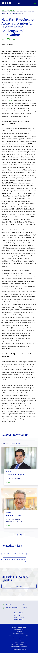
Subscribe (19, 586)
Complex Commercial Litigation (14, 559)
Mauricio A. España (15, 474)
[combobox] (19, 443)
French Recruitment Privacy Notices (19, 642)
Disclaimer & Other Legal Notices (19, 627)
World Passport (18, 619)
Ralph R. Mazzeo (14, 515)
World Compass (19, 617)
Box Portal (17, 615)
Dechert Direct (18, 613)
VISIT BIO (8, 482)
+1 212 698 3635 (16, 519)
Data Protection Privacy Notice (19, 633)
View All (19, 535)
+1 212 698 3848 (16, 478)
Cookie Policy (19, 631)
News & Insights (11, 10)
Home (3, 10)
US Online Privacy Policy (19, 629)
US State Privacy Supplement (19, 637)
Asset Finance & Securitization (14, 554)
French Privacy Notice (19, 640)
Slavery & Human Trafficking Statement (19, 644)
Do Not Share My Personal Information (19, 646)
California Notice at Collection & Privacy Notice (19, 635)
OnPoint (10, 100)
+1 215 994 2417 (17, 521)
